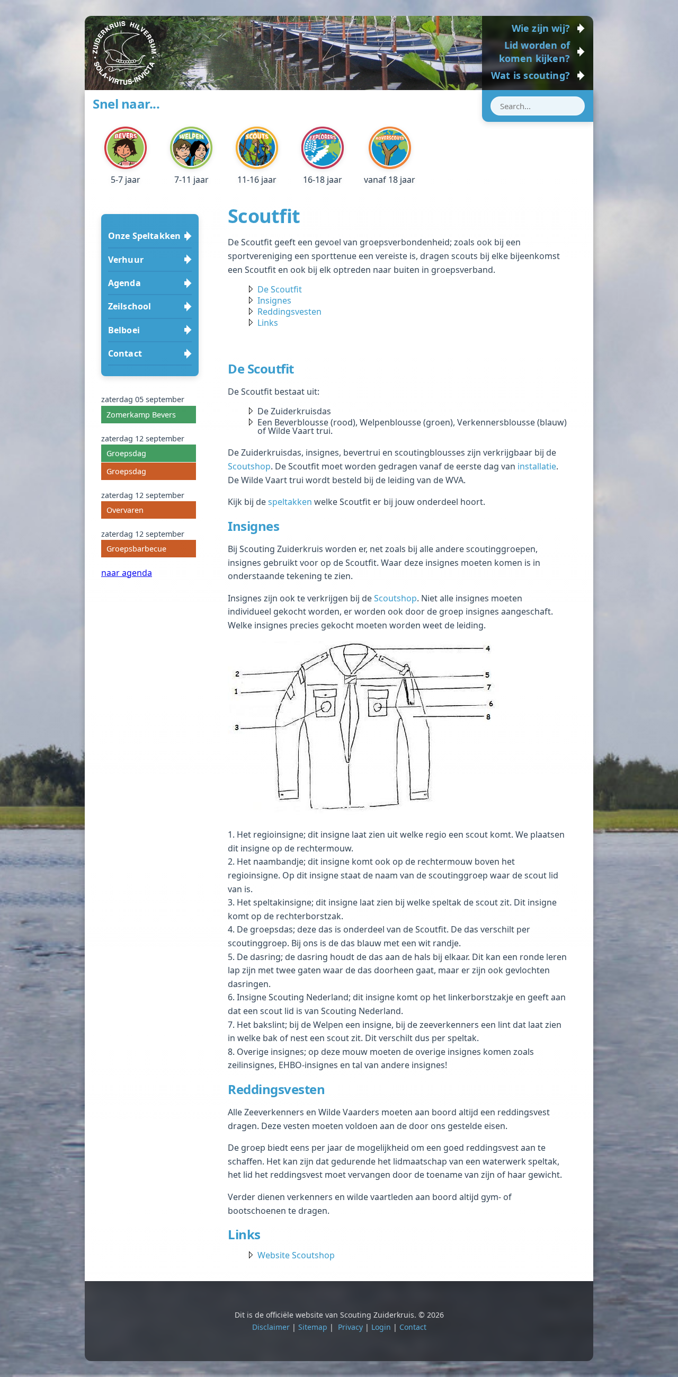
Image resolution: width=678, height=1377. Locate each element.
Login (381, 1327)
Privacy (350, 1327)
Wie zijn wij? (541, 28)
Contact (125, 353)
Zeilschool (129, 306)
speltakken (290, 502)
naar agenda (126, 573)
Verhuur (126, 259)
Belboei (124, 330)
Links (267, 322)
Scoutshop (249, 466)
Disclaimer (271, 1327)
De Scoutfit (279, 289)
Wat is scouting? (530, 75)
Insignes (274, 300)
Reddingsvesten (289, 311)
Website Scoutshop (296, 1255)
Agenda (124, 283)
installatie (537, 466)
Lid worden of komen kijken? (534, 52)
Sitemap (312, 1327)
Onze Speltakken (144, 236)
